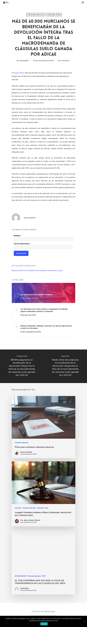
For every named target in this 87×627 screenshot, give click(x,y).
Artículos (18, 508)
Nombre (17, 236)
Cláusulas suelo (54, 15)
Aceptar (44, 624)
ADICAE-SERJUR (20, 576)
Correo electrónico (22, 244)
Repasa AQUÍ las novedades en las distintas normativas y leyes (37, 270)
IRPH (44, 576)
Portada (15, 73)
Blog (22, 73)
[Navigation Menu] (83, 2)
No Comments (63, 60)
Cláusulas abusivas (35, 15)
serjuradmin (24, 60)
